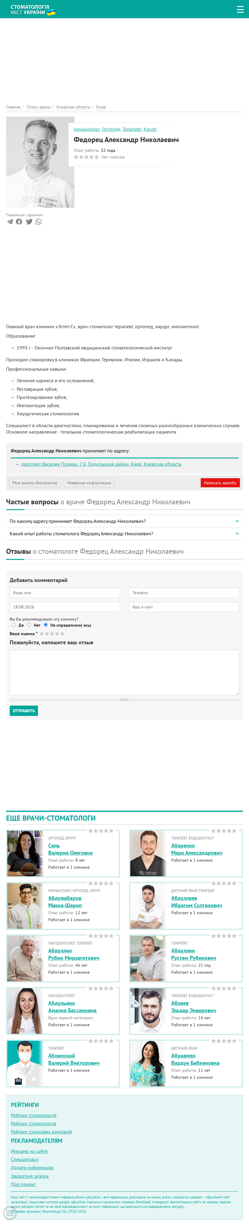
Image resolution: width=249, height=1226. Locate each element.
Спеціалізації (25, 1159)
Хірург (150, 129)
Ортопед (111, 129)
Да (21, 625)
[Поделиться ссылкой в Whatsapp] (39, 223)
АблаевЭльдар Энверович (193, 1006)
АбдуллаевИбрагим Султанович (196, 901)
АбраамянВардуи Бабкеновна (195, 1059)
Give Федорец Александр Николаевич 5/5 (62, 633)
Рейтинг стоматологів (33, 1123)
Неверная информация (89, 482)
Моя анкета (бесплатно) (34, 482)
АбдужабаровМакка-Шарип (65, 901)
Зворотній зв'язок (30, 1176)
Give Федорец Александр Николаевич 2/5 (47, 633)
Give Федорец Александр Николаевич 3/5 (52, 633)
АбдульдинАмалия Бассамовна (72, 1006)
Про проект (23, 1184)
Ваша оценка (23, 633)
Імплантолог (87, 129)
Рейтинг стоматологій (33, 1115)
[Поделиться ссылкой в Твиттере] (29, 223)
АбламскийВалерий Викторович (74, 1059)
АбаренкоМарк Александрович (196, 849)
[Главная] (36, 8)
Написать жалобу (220, 482)
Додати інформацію (32, 1167)
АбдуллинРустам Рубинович (193, 954)
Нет (37, 625)
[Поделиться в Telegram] (10, 223)
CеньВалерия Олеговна (70, 849)
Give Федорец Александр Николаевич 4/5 (57, 633)
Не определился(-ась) (70, 625)
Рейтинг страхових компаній (41, 1132)
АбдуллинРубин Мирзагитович (73, 954)
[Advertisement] (124, 60)
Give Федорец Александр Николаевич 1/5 (42, 633)
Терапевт (132, 129)
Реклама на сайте (29, 1151)
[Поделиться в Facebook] (19, 223)
